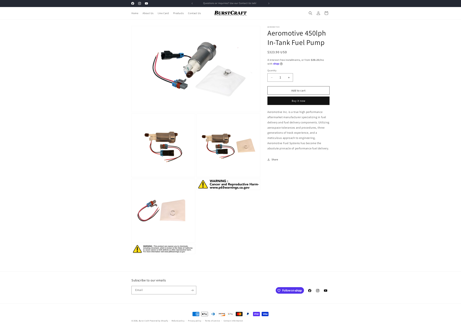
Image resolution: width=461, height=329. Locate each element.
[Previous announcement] (192, 3)
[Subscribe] (192, 290)
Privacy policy (194, 320)
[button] (310, 13)
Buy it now (298, 100)
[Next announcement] (269, 3)
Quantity (271, 70)
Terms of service (212, 320)
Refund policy (178, 320)
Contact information (233, 320)
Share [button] (275, 159)
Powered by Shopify (159, 320)
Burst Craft (144, 320)
